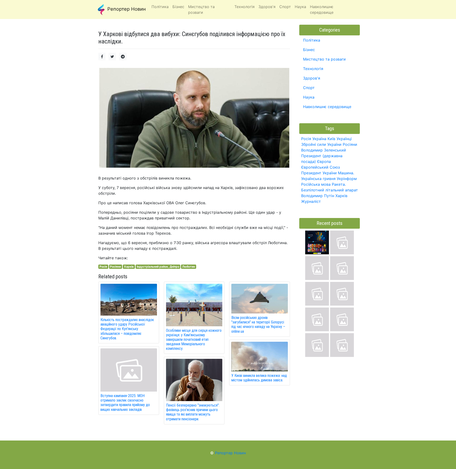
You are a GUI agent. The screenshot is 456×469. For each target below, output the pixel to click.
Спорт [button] (285, 6)
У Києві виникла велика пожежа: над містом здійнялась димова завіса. (259, 377)
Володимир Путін (317, 195)
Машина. (346, 173)
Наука (308, 97)
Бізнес (309, 49)
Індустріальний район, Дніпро (158, 266)
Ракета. (339, 184)
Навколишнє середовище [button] (321, 9)
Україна (319, 138)
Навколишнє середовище (327, 106)
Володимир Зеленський (323, 150)
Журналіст (311, 201)
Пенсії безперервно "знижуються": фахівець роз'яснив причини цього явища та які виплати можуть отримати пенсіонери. (192, 412)
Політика (311, 40)
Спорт (309, 87)
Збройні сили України (321, 144)
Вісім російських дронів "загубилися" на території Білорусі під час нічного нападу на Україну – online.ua (258, 324)
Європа (324, 161)
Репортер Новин (126, 9)
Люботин (188, 266)
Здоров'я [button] (267, 6)
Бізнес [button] (178, 6)
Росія (103, 266)
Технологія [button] (244, 6)
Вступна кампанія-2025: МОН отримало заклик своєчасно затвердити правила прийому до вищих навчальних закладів (125, 402)
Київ (331, 138)
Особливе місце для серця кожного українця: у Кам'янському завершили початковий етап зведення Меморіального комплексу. (194, 339)
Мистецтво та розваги (324, 59)
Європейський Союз (320, 167)
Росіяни (115, 266)
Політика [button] (160, 6)
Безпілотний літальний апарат (329, 190)
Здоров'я (311, 78)
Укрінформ (347, 178)
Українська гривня (318, 178)
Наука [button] (300, 6)
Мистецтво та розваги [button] (201, 9)
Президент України (319, 173)
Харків (129, 266)
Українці (344, 138)
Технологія (313, 68)
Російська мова (316, 184)
